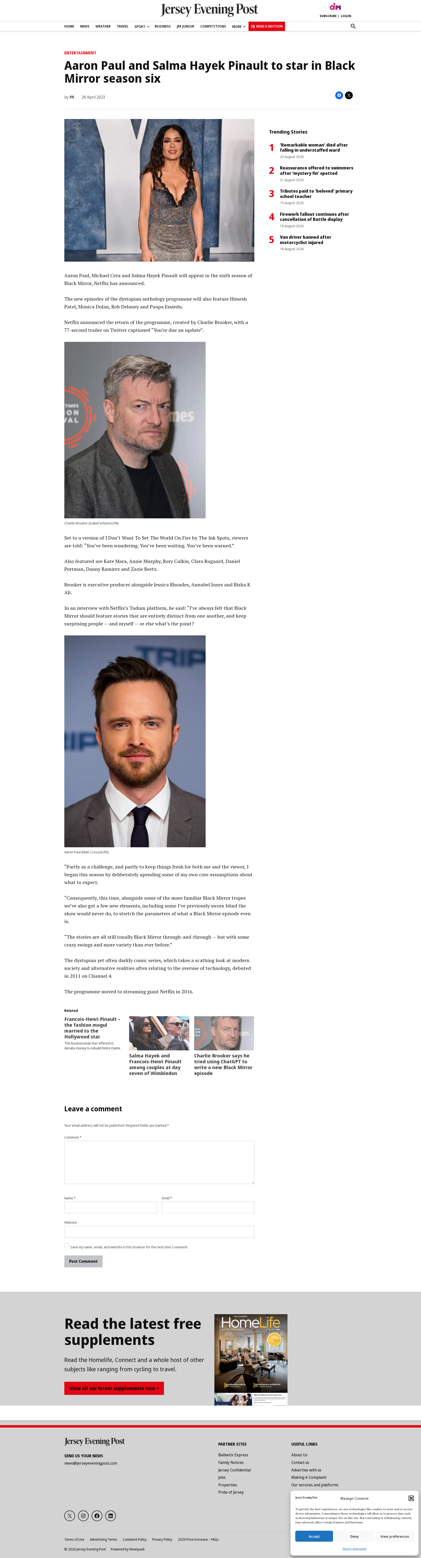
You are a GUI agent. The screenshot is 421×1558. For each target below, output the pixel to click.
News (84, 26)
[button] (411, 1498)
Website (70, 1222)
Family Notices (231, 1462)
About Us (299, 1455)
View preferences (394, 1536)
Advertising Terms (103, 1539)
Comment (72, 1137)
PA (72, 97)
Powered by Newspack (128, 1549)
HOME (69, 26)
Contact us (300, 1462)
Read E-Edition (269, 26)
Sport (139, 26)
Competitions (213, 26)
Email (167, 1198)
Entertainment (80, 53)
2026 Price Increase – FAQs (198, 1539)
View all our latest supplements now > (114, 1388)
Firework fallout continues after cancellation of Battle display (314, 216)
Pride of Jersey (231, 1492)
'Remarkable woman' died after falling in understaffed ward (314, 147)
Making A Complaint (308, 1477)
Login (346, 16)
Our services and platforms (314, 1485)
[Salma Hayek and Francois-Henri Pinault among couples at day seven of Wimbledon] (159, 1033)
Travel (122, 26)
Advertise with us (306, 1470)
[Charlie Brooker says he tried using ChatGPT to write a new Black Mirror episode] (224, 1033)
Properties (227, 1485)
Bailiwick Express (233, 1455)
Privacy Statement (354, 1548)
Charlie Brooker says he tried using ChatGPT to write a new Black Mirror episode (223, 1064)
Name (70, 1198)
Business (163, 26)
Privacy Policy (162, 1539)
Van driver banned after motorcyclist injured (305, 239)
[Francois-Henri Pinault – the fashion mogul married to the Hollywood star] (96, 1033)
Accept (314, 1536)
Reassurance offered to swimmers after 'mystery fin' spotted (316, 170)
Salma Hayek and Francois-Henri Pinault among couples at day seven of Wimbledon (155, 1064)
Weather (103, 26)
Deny (354, 1536)
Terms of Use (74, 1539)
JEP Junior (185, 26)
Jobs (222, 1477)
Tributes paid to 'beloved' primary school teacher (316, 193)
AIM (335, 6)
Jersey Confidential (234, 1470)
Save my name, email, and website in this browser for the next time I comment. (129, 1247)
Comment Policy (135, 1539)
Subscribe (328, 16)
